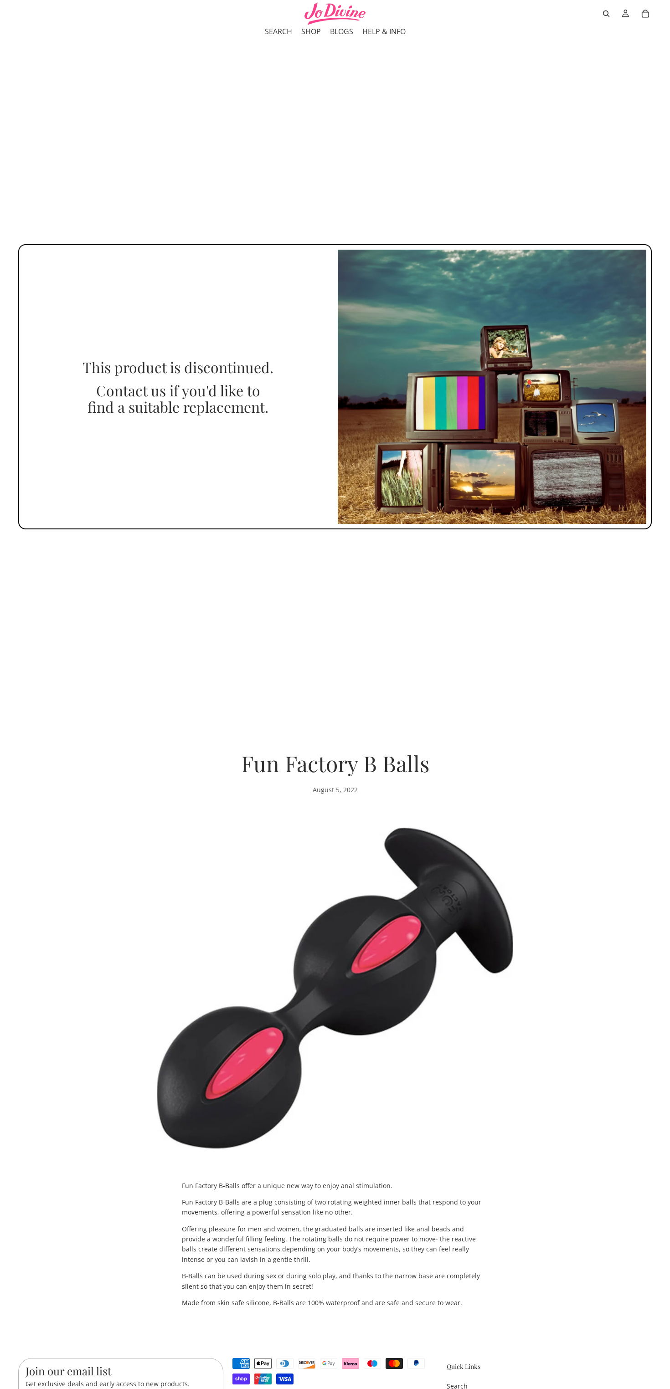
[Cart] (645, 14)
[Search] (606, 14)
